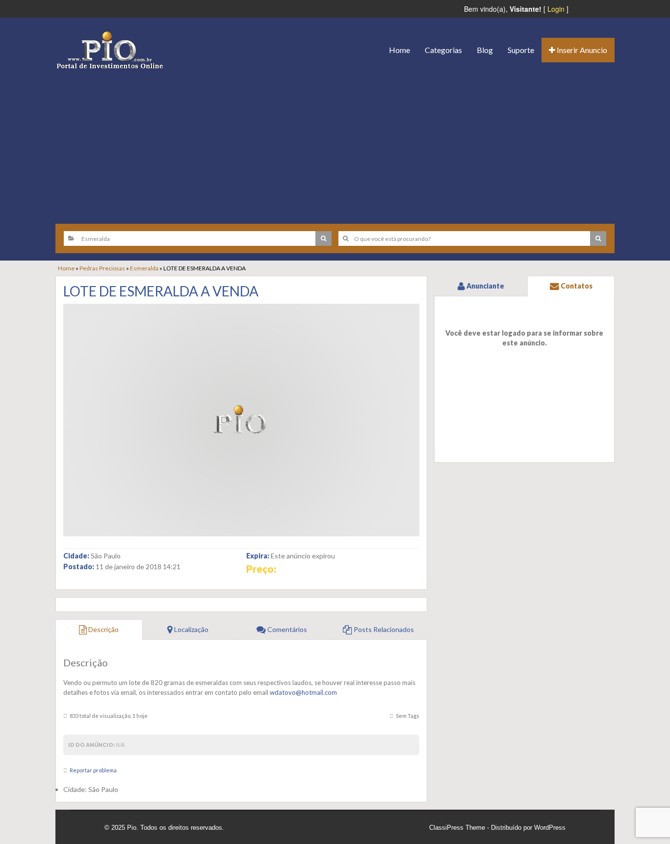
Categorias (443, 49)
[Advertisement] (335, 142)
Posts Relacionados (383, 629)
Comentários (286, 629)
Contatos (576, 286)
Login (556, 9)
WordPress (550, 827)
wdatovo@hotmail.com (303, 692)
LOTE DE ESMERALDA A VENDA (160, 291)
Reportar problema (93, 770)
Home (399, 49)
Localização (190, 629)
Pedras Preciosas (102, 268)
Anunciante (484, 286)
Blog (485, 49)
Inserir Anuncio (581, 49)
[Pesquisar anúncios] (323, 238)
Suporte (521, 49)
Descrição (103, 629)
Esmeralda (144, 268)
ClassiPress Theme (457, 827)
